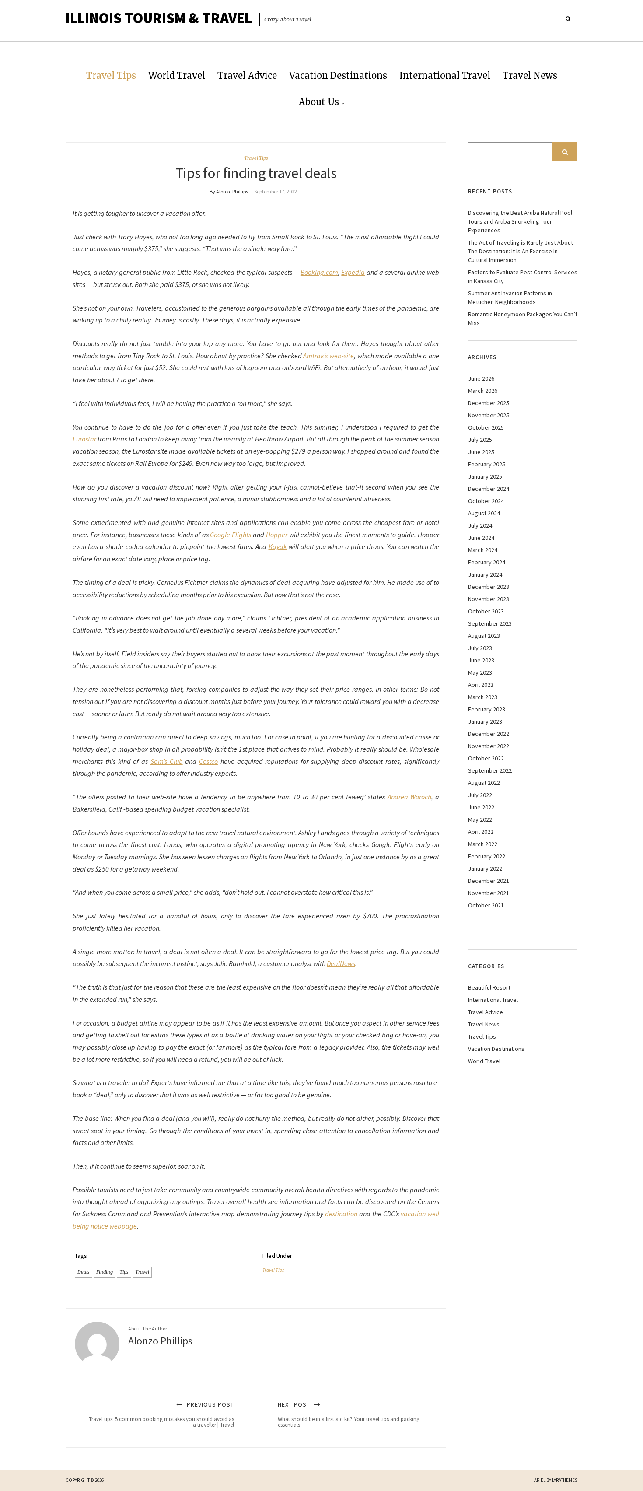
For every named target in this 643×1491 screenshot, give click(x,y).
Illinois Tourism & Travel (159, 18)
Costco (208, 761)
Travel (142, 1272)
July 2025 (480, 440)
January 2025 (485, 476)
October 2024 (486, 501)
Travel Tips (111, 75)
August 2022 (484, 783)
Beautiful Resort (489, 987)
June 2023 (481, 660)
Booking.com (319, 272)
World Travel (176, 75)
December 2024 (488, 489)
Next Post (348, 1414)
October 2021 (486, 905)
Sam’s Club (166, 761)
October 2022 (486, 758)
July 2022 (480, 795)
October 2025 (486, 427)
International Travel (444, 75)
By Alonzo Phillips (229, 191)
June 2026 (481, 378)
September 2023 (490, 623)
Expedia (353, 272)
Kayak (278, 546)
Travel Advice (247, 75)
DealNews (341, 963)
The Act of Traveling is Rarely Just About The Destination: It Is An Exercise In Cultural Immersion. (520, 251)
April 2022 (480, 832)
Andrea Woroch (409, 796)
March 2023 (482, 697)
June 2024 (481, 538)
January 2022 (485, 868)
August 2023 (484, 636)
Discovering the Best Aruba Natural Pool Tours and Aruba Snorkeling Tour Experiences (520, 221)
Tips (124, 1272)
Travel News (530, 75)
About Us (319, 101)
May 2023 (480, 672)
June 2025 (481, 452)
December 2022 (488, 734)
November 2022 (488, 746)
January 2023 (485, 721)
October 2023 (486, 611)
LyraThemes (564, 1480)
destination (341, 1213)
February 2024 (486, 562)
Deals (83, 1272)
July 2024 (480, 525)
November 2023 (488, 599)
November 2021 (488, 893)
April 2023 (480, 685)
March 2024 (482, 550)
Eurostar (84, 438)
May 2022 (480, 819)
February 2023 (486, 709)
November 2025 (488, 415)
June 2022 (481, 807)
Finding (104, 1272)
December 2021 (488, 881)
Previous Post (161, 1414)
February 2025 (486, 464)
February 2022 (486, 856)
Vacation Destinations (338, 75)
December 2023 (488, 587)
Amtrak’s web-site (328, 355)
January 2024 (485, 574)
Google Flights (230, 534)
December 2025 (488, 403)
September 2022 (490, 770)
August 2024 (484, 513)
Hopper (276, 534)
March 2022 (482, 844)
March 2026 (482, 391)
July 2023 (480, 648)
